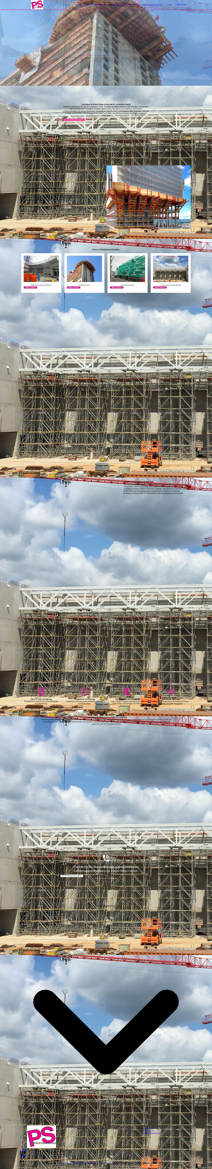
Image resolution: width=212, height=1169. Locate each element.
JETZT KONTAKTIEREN (74, 1163)
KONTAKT (182, 5)
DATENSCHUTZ (104, 1163)
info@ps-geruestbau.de (152, 1133)
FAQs (169, 5)
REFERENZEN (131, 5)
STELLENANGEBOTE (153, 5)
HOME (78, 5)
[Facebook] (23, 1156)
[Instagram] (24, 1150)
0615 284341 (148, 1129)
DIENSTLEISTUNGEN (96, 5)
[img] (42, 8)
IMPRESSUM (91, 1163)
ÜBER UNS (116, 5)
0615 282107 (148, 1131)
